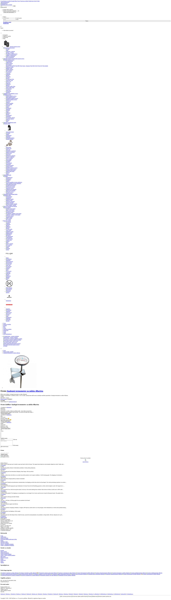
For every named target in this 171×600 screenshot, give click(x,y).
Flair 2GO (40, 65)
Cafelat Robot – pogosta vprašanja (10, 337)
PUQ (7, 279)
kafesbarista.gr (110, 594)
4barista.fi (71, 594)
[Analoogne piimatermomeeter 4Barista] (113, 574)
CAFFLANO (9, 240)
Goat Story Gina (9, 80)
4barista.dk (9, 407)
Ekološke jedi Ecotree (10, 185)
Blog (16, 1)
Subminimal (8, 197)
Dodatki (9, 175)
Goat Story (8, 267)
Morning (8, 85)
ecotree (7, 247)
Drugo (7, 173)
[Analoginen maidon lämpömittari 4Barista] (60, 574)
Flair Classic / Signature (25, 65)
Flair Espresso (9, 262)
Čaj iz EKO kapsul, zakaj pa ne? (10, 342)
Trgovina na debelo (24, 1)
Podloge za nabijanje (10, 152)
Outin (7, 50)
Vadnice (2, 562)
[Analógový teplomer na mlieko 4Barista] (10, 572)
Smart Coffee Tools (10, 87)
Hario (7, 121)
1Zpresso (8, 102)
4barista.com (34, 594)
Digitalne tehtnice (9, 139)
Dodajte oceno (4, 517)
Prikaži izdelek (4, 399)
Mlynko (7, 114)
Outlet (38, 1)
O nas (2, 1)
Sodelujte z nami (4, 541)
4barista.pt (66, 594)
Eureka (7, 106)
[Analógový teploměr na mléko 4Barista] (28, 572)
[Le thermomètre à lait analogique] (141, 574)
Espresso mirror (9, 166)
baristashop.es (130, 594)
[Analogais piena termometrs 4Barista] (78, 574)
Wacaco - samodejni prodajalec (7, 544)
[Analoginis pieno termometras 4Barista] (96, 574)
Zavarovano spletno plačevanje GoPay (9, 539)
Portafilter (8, 161)
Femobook (8, 116)
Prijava (87, 20)
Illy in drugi (8, 219)
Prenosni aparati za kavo (15, 46)
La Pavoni (8, 73)
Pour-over (8, 82)
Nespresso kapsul (9, 212)
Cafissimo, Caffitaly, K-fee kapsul (13, 214)
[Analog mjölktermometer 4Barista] (24, 574)
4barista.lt (81, 594)
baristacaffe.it (123, 594)
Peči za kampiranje (10, 57)
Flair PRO (17, 65)
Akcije (35, 1)
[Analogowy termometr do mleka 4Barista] (66, 572)
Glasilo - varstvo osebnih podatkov (8, 555)
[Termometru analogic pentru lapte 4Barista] (47, 572)
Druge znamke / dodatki (11, 205)
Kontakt (13, 1)
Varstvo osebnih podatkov (6, 554)
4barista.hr (9, 422)
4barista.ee (86, 594)
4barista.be (50, 594)
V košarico (10, 399)
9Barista (7, 75)
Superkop (8, 92)
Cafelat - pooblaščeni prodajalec (7, 545)
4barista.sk (3, 594)
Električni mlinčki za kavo (11, 99)
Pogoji (2, 540)
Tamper (7, 134)
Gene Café (8, 265)
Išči (14, 6)
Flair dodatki (45, 65)
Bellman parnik (9, 200)
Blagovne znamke (7, 220)
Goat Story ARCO (10, 118)
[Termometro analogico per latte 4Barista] (48, 575)
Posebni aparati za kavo (19, 58)
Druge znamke (9, 104)
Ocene (18, 1)
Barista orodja (13, 122)
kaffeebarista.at (103, 594)
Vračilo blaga (3, 536)
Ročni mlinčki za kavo (10, 97)
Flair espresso (9, 64)
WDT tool (8, 149)
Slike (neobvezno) (4, 446)
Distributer (8, 136)
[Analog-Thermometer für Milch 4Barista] (85, 572)
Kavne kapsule (14, 206)
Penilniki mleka (14, 194)
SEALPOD (8, 290)
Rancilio (7, 78)
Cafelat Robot (9, 62)
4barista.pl (23, 594)
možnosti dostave (12, 401)
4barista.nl (45, 594)
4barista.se (61, 594)
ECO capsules (9, 244)
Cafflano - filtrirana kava (11, 55)
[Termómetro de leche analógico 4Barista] (66, 575)
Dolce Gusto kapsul (10, 210)
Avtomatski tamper (10, 131)
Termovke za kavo (10, 188)
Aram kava (8, 90)
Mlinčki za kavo (14, 93)
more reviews (85, 461)
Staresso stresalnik (10, 202)
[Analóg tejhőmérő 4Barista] (37, 572)
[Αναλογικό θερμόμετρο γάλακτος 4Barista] (10, 575)
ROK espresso (9, 70)
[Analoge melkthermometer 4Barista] (138, 572)
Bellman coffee (9, 68)
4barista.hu (9, 414)
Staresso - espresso (10, 52)
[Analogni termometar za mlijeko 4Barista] (120, 572)
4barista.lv (76, 594)
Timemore (8, 109)
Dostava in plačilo (7, 1)
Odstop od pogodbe (5, 552)
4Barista (7, 225)
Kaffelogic (8, 318)
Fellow (7, 111)
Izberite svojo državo (7, 10)
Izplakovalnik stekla (10, 171)
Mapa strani (3, 556)
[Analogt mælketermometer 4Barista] (9, 574)
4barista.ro (18, 594)
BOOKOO (8, 235)
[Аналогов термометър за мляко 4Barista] (29, 575)
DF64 (7, 242)
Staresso (7, 292)
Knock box (8, 154)
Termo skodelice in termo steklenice (13, 183)
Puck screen (8, 147)
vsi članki (5, 346)
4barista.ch (91, 594)
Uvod (4, 350)
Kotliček (7, 181)
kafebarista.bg (117, 594)
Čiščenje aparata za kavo (11, 169)
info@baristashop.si (5, 2)
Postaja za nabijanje (10, 156)
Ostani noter (9, 12)
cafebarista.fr (97, 594)
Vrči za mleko (9, 159)
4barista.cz (8, 594)
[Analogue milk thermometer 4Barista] (102, 572)
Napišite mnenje (4, 454)
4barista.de (29, 594)
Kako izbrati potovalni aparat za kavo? (11, 344)
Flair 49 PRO (12, 65)
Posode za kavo (9, 193)
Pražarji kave (8, 178)
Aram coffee (8, 230)
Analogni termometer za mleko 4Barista (11, 352)
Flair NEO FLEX (34, 65)
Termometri (8, 164)
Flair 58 (7, 65)
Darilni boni (31, 1)
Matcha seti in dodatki (10, 190)
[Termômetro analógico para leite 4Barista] (41, 574)
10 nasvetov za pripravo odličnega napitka (12, 339)
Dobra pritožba (4, 551)
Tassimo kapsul (9, 217)
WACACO (8, 313)
